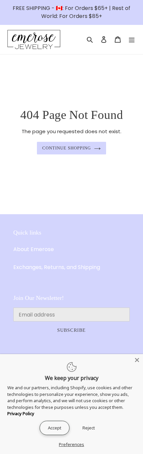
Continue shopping (66, 147)
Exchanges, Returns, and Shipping (56, 267)
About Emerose (33, 249)
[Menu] (132, 39)
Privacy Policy (20, 413)
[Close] (137, 360)
